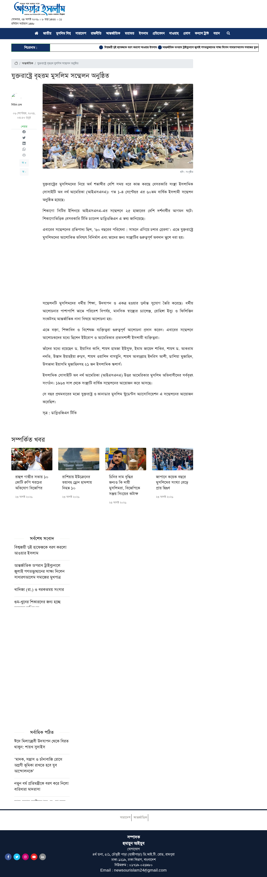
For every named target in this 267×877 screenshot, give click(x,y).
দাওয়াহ (174, 33)
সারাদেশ (80, 33)
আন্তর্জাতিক (113, 33)
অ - (24, 172)
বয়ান (216, 33)
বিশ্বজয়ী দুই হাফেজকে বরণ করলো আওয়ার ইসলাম (117, 47)
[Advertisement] (118, 272)
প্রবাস (186, 33)
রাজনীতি (96, 33)
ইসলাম (143, 33)
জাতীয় (47, 33)
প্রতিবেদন (159, 33)
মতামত (129, 33)
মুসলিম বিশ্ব (63, 33)
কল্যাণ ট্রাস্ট (202, 33)
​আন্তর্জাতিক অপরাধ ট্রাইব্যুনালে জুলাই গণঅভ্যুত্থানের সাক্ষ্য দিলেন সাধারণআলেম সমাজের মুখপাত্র (199, 47)
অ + (24, 163)
